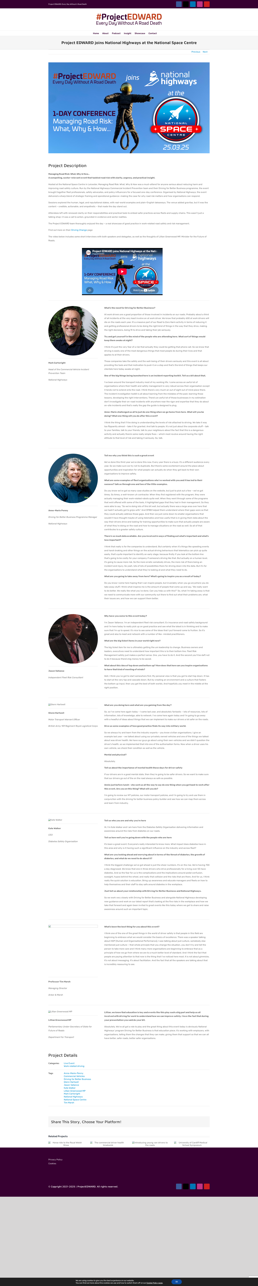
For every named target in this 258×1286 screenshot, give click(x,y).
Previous (195, 52)
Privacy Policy (55, 1159)
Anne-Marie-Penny (73, 1073)
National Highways (73, 1096)
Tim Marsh (69, 1102)
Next (205, 52)
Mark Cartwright (72, 1093)
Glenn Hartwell (71, 1082)
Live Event (69, 1063)
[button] (161, 33)
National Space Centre (75, 1099)
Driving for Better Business (77, 1079)
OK (176, 1282)
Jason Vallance (71, 1085)
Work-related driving (74, 1066)
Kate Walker (70, 1088)
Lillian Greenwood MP (74, 1091)
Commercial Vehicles (74, 1076)
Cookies (52, 1163)
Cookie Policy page (154, 1283)
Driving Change (79, 230)
